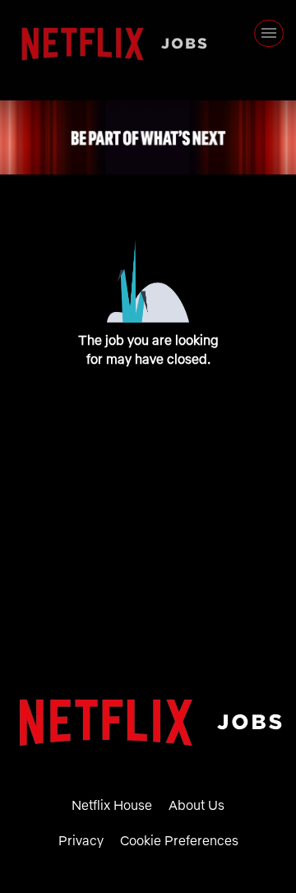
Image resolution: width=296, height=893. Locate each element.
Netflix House (112, 805)
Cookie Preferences (179, 840)
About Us (196, 805)
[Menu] (269, 33)
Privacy (81, 840)
